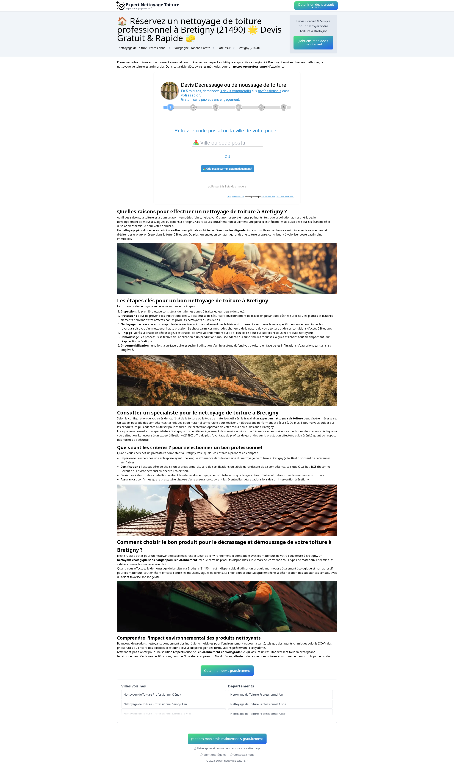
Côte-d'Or (224, 48)
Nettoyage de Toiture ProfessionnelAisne (258, 704)
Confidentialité (238, 197)
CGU (229, 197)
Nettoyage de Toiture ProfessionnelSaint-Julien (155, 704)
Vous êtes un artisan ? (285, 197)
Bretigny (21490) (249, 48)
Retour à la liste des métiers (228, 186)
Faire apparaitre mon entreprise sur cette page (228, 748)
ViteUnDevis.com (268, 197)
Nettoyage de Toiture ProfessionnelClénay (152, 694)
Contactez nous (243, 755)
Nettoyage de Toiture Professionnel (142, 48)
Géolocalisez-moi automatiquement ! (229, 168)
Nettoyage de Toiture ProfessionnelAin (256, 694)
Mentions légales (214, 755)
